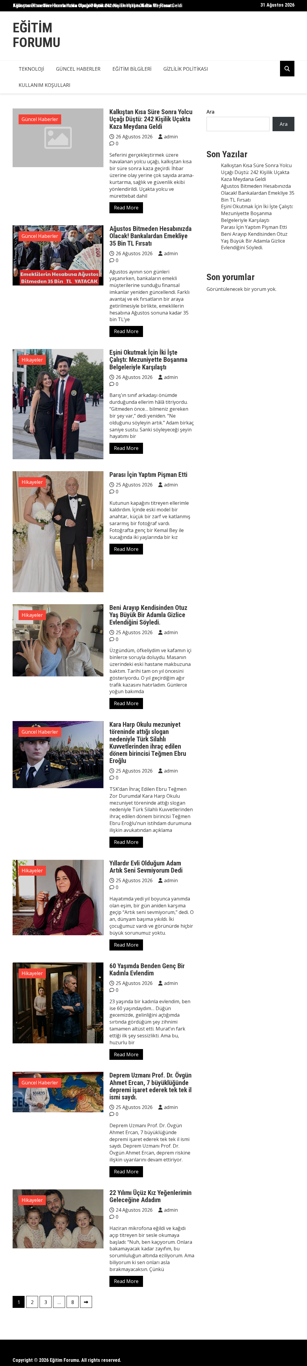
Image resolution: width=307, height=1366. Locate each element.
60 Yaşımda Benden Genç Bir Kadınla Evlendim (147, 969)
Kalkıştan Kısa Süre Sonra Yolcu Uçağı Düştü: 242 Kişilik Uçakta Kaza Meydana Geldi (97, 5)
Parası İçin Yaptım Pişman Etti (148, 474)
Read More (126, 207)
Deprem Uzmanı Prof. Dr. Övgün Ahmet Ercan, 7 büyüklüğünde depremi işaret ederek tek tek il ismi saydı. (150, 1086)
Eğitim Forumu (36, 35)
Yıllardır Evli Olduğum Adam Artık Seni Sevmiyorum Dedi (146, 866)
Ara (210, 111)
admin (171, 136)
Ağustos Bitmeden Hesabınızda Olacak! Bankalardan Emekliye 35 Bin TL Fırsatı (150, 236)
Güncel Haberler (78, 69)
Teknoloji (31, 69)
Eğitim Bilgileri (131, 69)
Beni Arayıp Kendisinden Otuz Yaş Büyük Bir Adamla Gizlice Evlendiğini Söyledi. (148, 615)
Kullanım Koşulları (44, 85)
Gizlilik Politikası (185, 69)
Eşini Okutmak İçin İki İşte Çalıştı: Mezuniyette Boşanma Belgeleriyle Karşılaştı (148, 360)
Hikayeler (32, 359)
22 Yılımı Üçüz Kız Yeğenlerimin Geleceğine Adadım (150, 1196)
